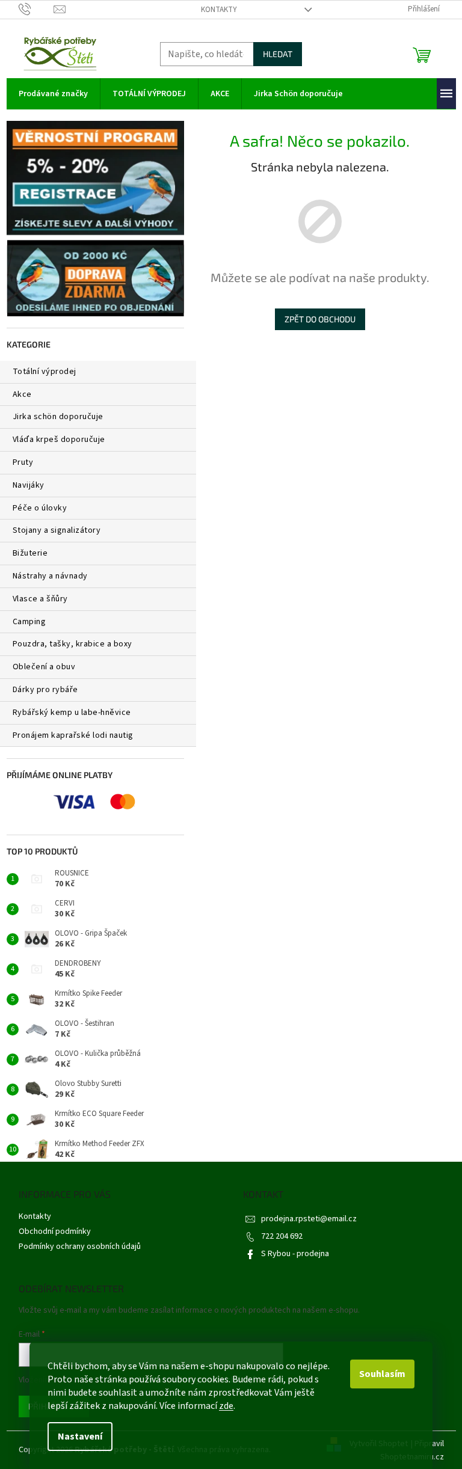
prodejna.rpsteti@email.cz (309, 1219)
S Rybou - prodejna (295, 1254)
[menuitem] (53, 93)
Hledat (277, 54)
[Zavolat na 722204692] (36, 9)
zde (226, 1405)
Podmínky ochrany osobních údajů (80, 1247)
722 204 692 (282, 1236)
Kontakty (219, 9)
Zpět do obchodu (320, 319)
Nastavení (80, 1436)
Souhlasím (382, 1374)
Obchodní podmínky (55, 1231)
